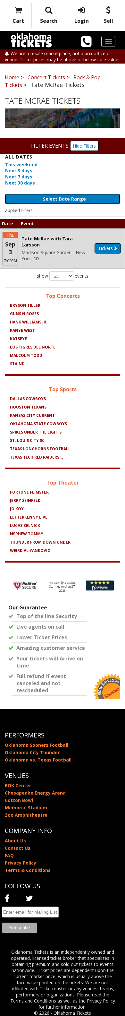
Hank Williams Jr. (28, 322)
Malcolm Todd (26, 355)
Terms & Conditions (28, 870)
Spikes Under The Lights (36, 432)
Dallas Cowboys (28, 398)
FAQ (9, 855)
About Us (15, 841)
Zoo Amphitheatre (26, 815)
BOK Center (18, 785)
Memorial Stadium (26, 808)
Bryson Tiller (25, 305)
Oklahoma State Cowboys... (40, 423)
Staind (17, 363)
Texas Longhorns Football (40, 449)
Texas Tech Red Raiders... (36, 457)
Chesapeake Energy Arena (35, 793)
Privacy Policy (20, 863)
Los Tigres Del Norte (32, 347)
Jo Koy (17, 509)
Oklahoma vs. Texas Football (38, 760)
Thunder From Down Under (40, 542)
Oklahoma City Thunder (32, 752)
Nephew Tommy (26, 534)
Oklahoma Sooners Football (36, 745)
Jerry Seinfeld (25, 500)
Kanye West (22, 330)
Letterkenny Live (28, 517)
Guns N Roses (24, 313)
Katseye (18, 338)
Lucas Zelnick (25, 525)
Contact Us (17, 848)
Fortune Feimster (29, 492)
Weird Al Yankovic (30, 550)
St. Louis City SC (27, 440)
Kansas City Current (32, 415)
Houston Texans (28, 407)
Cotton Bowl (19, 800)
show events (62, 276)
